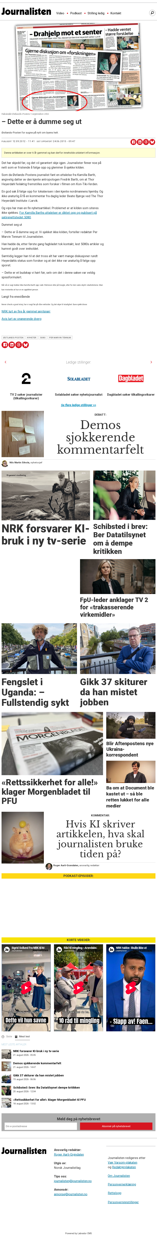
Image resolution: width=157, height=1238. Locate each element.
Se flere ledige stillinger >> (78, 405)
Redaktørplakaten (124, 1167)
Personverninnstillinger (123, 1202)
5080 (42, 337)
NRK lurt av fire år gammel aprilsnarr (26, 311)
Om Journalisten (119, 1176)
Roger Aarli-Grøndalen (69, 1154)
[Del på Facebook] (133, 142)
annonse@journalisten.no (70, 1194)
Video (60, 13)
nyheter (31, 337)
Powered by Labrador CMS (78, 1233)
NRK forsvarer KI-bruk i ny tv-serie (36, 1051)
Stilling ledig (96, 13)
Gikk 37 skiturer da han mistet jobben (38, 1075)
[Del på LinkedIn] (140, 142)
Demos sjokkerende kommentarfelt (37, 1063)
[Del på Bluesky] (152, 142)
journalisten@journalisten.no (73, 1181)
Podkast (76, 13)
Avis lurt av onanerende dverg (21, 319)
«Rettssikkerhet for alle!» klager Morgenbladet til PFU (49, 1099)
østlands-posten (13, 337)
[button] (5, 362)
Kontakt (115, 13)
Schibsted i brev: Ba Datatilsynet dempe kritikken (46, 1087)
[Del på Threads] (146, 142)
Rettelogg (114, 1193)
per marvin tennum (60, 337)
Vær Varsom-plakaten (122, 1162)
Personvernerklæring (122, 1184)
